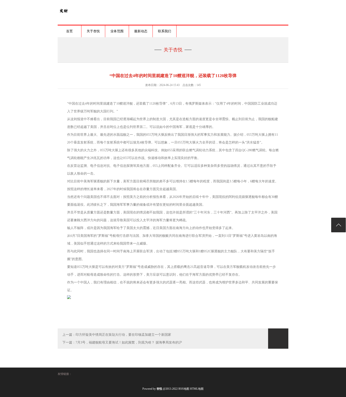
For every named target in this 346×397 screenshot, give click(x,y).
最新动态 (140, 31)
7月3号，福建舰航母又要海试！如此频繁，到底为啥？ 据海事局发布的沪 (129, 342)
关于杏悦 (93, 31)
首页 (69, 31)
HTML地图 (197, 388)
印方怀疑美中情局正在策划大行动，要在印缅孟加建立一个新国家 (123, 334)
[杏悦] (63, 15)
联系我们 (164, 31)
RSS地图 (183, 388)
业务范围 (117, 31)
